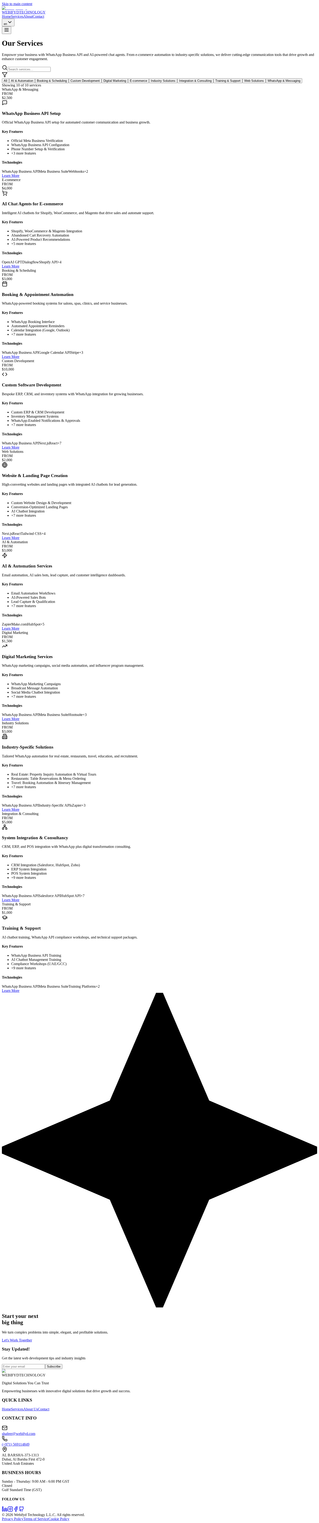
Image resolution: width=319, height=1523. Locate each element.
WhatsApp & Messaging (284, 81)
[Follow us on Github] (21, 1511)
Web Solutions (254, 81)
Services (17, 16)
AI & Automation (22, 81)
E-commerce (138, 81)
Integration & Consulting (195, 81)
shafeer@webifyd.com (18, 1434)
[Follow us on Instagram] (10, 1511)
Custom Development (85, 81)
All (5, 81)
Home (6, 16)
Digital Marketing (114, 81)
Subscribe (53, 1366)
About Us (30, 1409)
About (28, 16)
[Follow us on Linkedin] (4, 1511)
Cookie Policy (58, 1519)
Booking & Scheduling (52, 81)
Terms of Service (35, 1519)
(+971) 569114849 (15, 1444)
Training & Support (228, 81)
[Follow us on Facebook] (16, 1511)
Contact (38, 16)
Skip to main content (17, 4)
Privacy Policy (12, 1519)
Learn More (10, 176)
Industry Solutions (163, 81)
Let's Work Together (17, 1340)
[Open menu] (6, 30)
